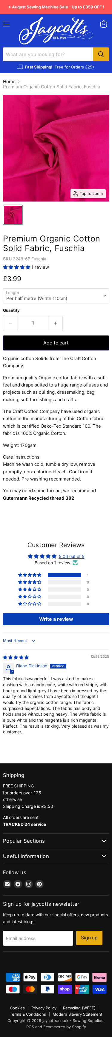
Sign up (89, 938)
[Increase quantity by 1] (55, 323)
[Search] (101, 54)
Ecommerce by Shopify (64, 1026)
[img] (16, 657)
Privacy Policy (43, 1007)
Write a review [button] (56, 619)
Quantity (11, 310)
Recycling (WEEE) (79, 1007)
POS (30, 1026)
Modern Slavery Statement (77, 1014)
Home (9, 81)
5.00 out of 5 (72, 556)
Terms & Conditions (28, 1014)
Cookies (17, 1007)
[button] (17, 267)
